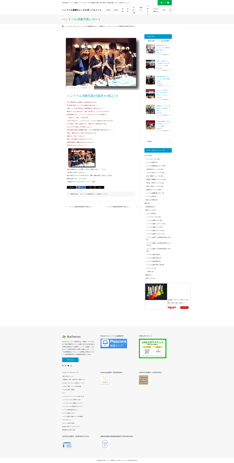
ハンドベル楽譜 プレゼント (69, 413)
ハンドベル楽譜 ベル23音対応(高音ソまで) (158, 248)
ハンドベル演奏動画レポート (153, 193)
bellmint (76, 194)
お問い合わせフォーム (67, 376)
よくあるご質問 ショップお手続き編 (71, 386)
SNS (164, 10)
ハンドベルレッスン (151, 159)
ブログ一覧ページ (66, 420)
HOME (108, 10)
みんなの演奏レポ (155, 10)
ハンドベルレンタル (152, 217)
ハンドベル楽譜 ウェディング (154, 223)
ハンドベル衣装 (149, 196)
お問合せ (147, 10)
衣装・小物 (134, 10)
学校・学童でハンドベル (153, 186)
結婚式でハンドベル (102, 194)
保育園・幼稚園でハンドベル (154, 179)
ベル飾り (148, 271)
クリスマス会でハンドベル (154, 172)
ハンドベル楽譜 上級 (152, 254)
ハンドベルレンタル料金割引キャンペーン (72, 406)
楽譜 (122, 10)
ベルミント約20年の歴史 (68, 423)
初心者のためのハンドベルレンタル (71, 426)
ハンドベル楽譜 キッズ (153, 227)
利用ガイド (141, 10)
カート (166, 2)
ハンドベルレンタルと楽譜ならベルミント (72, 403)
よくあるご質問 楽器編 (68, 389)
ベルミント (89, 181)
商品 (145, 203)
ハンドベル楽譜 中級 (152, 258)
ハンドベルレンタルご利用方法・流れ (71, 399)
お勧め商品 (148, 206)
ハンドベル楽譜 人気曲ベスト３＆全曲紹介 (72, 416)
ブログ (146, 155)
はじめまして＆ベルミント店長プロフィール (73, 383)
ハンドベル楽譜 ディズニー (154, 234)
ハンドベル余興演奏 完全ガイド (70, 409)
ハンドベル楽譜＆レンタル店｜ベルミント (82, 10)
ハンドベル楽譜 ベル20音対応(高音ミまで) (158, 237)
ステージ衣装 (150, 213)
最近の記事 (151, 41)
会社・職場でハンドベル (153, 176)
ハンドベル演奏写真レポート (84, 87)
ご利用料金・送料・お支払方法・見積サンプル (73, 379)
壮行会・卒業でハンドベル (154, 183)
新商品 (147, 275)
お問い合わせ (70, 360)
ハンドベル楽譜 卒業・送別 (154, 264)
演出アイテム (149, 278)
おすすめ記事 (165, 41)
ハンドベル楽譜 (149, 162)
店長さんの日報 (149, 200)
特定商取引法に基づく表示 (68, 429)
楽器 (127, 10)
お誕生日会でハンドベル (153, 169)
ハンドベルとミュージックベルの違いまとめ (73, 396)
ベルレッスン (150, 268)
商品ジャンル (149, 210)
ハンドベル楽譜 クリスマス (154, 230)
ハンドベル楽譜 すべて (153, 220)
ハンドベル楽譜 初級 (152, 261)
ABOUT (116, 10)
